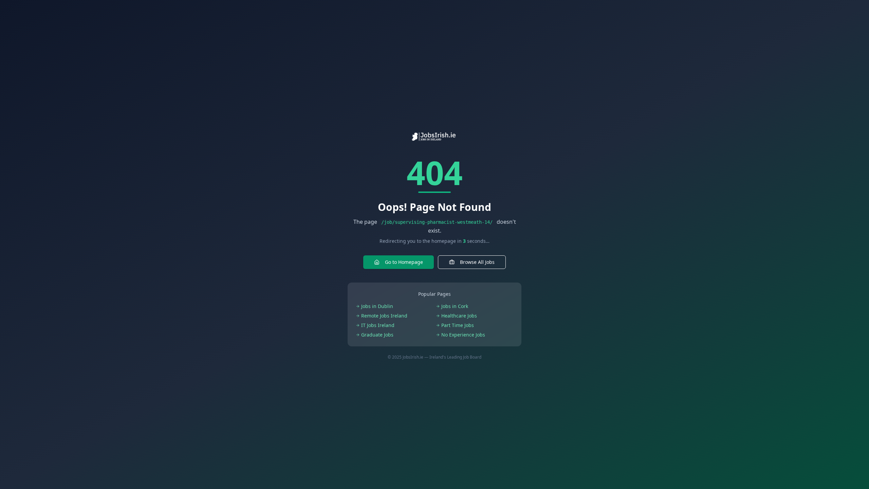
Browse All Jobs (477, 262)
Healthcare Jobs (459, 315)
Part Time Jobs (457, 325)
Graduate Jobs (377, 334)
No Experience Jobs (463, 334)
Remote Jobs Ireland (384, 315)
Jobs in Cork (454, 306)
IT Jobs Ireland (377, 325)
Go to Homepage (404, 262)
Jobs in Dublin (377, 306)
